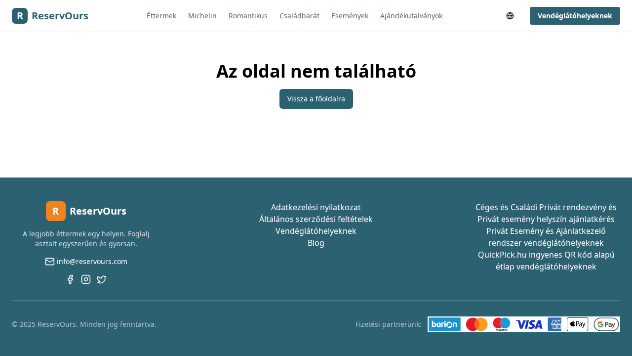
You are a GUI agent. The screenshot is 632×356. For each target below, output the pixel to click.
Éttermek (161, 15)
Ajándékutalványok (411, 15)
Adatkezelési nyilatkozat (316, 207)
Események (349, 15)
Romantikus (248, 15)
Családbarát (299, 15)
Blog (316, 242)
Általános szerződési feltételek (316, 219)
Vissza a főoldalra (316, 98)
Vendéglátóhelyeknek (575, 15)
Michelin (202, 15)
